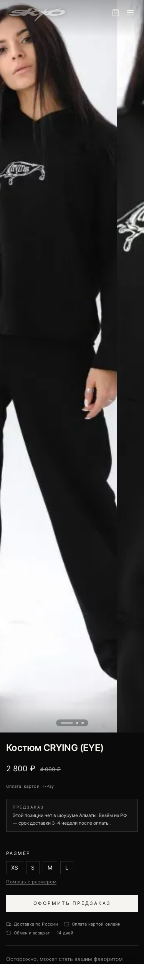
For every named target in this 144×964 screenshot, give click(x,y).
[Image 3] (82, 723)
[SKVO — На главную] (37, 12)
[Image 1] (67, 723)
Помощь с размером (31, 882)
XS (14, 867)
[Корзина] (115, 13)
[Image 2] (77, 723)
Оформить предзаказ (72, 903)
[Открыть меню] (130, 12)
